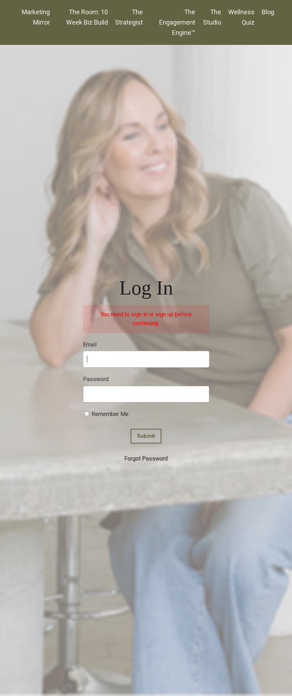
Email (90, 344)
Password (96, 379)
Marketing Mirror (36, 17)
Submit (146, 436)
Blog (268, 12)
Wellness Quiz (241, 17)
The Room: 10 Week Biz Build (87, 17)
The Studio (212, 17)
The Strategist (129, 17)
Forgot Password (146, 458)
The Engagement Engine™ (177, 22)
